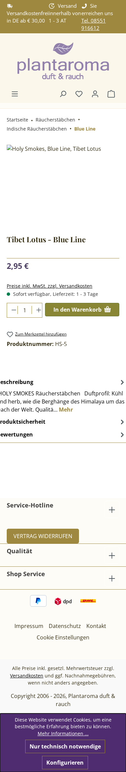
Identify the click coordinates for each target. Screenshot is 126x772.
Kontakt (96, 626)
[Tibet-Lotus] (63, 182)
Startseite (17, 119)
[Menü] (15, 93)
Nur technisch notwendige (65, 746)
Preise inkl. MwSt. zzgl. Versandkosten (49, 286)
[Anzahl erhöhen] (37, 310)
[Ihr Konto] (95, 93)
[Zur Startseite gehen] (63, 61)
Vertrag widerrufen (42, 536)
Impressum (28, 626)
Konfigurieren (65, 762)
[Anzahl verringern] (12, 310)
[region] (63, 182)
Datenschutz (65, 626)
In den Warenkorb (78, 309)
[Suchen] (63, 93)
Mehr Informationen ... (63, 733)
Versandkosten (26, 675)
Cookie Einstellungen (63, 637)
